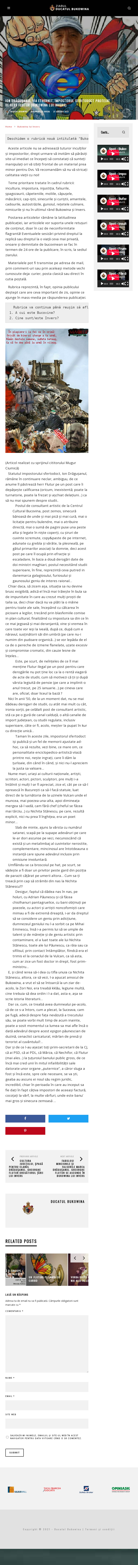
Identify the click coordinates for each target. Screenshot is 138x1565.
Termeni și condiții (100, 1529)
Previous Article (29, 1156)
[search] (123, 132)
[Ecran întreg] (126, 159)
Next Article (67, 1156)
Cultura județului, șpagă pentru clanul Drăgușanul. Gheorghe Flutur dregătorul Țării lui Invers (26, 1168)
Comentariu (14, 1311)
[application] (113, 154)
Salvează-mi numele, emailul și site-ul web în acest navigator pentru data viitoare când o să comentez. (46, 1437)
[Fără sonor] (123, 159)
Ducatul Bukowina (18, 111)
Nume (10, 1378)
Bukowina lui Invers (40, 111)
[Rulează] (102, 159)
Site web (10, 1414)
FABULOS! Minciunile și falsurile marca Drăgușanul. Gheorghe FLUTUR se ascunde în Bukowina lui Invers (69, 1168)
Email (10, 1396)
